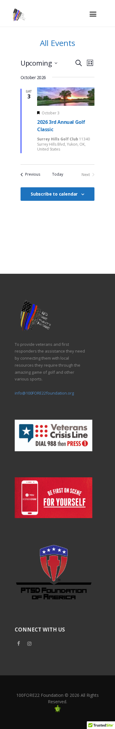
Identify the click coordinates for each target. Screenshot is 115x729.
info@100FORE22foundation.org (44, 393)
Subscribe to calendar (54, 194)
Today (57, 174)
